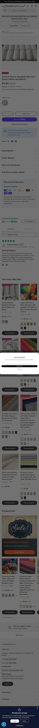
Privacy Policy (17, 717)
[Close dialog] (38, 353)
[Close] (37, 708)
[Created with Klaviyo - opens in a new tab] (20, 374)
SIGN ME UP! (19, 366)
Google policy (25, 717)
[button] (4, 724)
